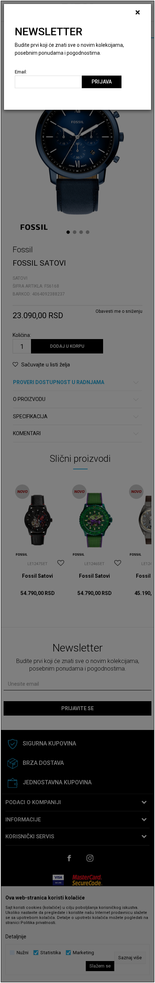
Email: (21, 72)
